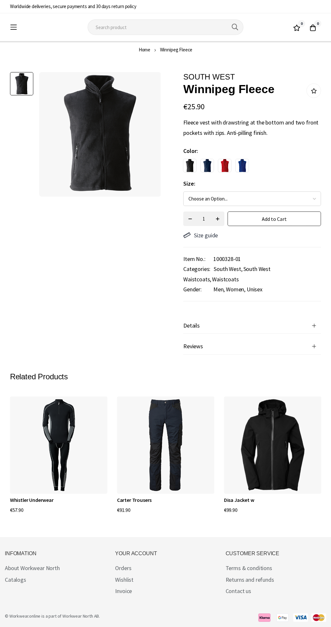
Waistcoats (225, 279)
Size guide (206, 235)
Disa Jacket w (239, 500)
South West (227, 269)
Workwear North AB (80, 616)
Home (144, 50)
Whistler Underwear (32, 500)
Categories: (196, 269)
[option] (189, 165)
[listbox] (246, 167)
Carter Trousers (134, 500)
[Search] (235, 27)
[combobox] (165, 27)
